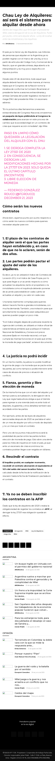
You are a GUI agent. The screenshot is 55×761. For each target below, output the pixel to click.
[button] (51, 3)
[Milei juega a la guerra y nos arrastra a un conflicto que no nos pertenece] (8, 683)
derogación (18, 531)
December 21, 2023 (18, 198)
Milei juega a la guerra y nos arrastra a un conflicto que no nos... (31, 682)
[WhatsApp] (16, 545)
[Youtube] (41, 734)
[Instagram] (20, 734)
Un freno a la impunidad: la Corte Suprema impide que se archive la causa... (33, 593)
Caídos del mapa (24, 693)
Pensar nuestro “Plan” (27, 653)
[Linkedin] (22, 545)
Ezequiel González (22, 672)
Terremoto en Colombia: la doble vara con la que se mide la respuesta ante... (33, 643)
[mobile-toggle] (4, 3)
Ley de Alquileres (37, 531)
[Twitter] (11, 545)
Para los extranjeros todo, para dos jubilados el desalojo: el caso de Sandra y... (33, 621)
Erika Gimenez (20, 649)
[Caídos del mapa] (8, 697)
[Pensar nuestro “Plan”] (8, 657)
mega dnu (7, 534)
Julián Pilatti (20, 599)
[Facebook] (5, 545)
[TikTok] (27, 734)
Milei (15, 534)
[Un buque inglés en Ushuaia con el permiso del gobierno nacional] (8, 567)
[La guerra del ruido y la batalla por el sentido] (8, 670)
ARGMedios (10, 44)
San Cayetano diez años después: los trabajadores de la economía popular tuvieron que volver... (33, 607)
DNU (27, 531)
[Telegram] (28, 545)
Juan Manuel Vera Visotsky (25, 657)
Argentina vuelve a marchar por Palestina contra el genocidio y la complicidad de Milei (33, 579)
